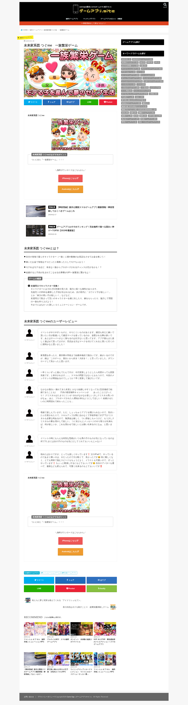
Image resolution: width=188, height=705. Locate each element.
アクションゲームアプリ (152, 69)
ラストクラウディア (142, 91)
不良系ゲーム (127, 97)
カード (140, 72)
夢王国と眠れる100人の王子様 (133, 100)
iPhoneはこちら (69, 178)
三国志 (153, 94)
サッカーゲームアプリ (152, 78)
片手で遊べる (155, 116)
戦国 (133, 113)
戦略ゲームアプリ (146, 113)
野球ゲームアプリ (129, 122)
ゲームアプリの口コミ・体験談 (111, 19)
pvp (142, 62)
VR (157, 62)
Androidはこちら (69, 189)
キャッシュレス (147, 75)
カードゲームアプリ (130, 75)
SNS (150, 62)
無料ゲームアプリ (72, 19)
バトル (141, 84)
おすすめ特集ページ (130, 66)
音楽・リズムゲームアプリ (149, 122)
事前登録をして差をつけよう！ (94, 23)
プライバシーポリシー (46, 697)
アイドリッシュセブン (131, 69)
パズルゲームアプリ (130, 87)
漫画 (143, 116)
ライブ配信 (127, 91)
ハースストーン (128, 84)
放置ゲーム (127, 116)
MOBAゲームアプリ (130, 62)
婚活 (146, 103)
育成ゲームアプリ (70, 573)
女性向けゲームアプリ (131, 103)
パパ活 (144, 87)
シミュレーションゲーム (51, 573)
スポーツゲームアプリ (153, 81)
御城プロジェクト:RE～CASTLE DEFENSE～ (139, 109)
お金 (143, 66)
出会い (139, 97)
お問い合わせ (29, 697)
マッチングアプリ (89, 19)
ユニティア (155, 87)
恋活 (125, 113)
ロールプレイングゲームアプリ (134, 94)
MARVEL (126, 59)
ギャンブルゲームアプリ (131, 78)
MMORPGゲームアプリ (142, 59)
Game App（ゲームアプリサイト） (80, 697)
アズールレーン (128, 72)
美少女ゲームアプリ (130, 119)
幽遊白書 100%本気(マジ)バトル (134, 106)
